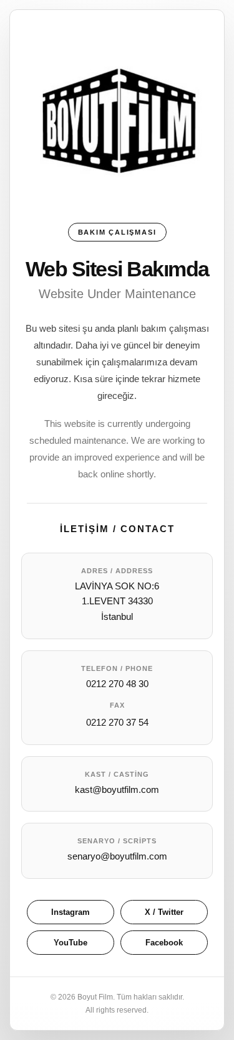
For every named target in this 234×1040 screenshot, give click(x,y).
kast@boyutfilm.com (117, 789)
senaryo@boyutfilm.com (117, 856)
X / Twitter (164, 912)
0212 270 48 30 (117, 683)
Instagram (70, 912)
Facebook (164, 942)
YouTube (70, 942)
